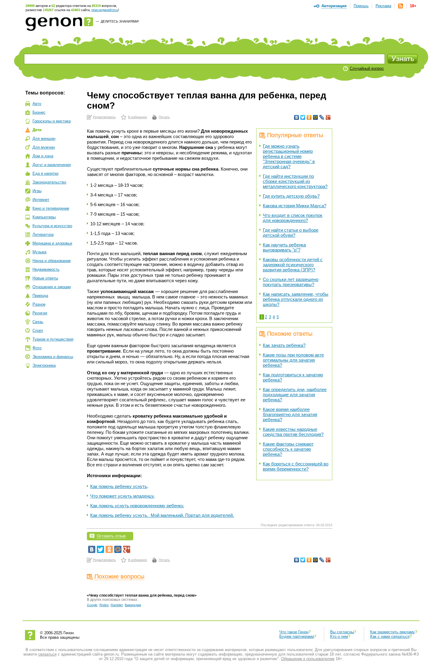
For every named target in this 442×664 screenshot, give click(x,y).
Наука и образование (51, 260)
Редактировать (104, 117)
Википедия (133, 605)
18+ (413, 6)
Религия (39, 313)
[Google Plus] (328, 117)
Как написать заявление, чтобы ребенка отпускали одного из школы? (295, 299)
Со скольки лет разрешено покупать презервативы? (290, 282)
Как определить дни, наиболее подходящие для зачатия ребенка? (295, 394)
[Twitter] (303, 117)
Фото (36, 348)
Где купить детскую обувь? (291, 196)
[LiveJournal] (322, 117)
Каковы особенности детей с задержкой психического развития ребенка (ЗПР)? (293, 264)
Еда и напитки (45, 173)
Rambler (117, 605)
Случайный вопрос (367, 68)
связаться (47, 654)
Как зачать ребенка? (284, 345)
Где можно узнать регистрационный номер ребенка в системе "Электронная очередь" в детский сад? (289, 156)
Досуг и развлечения (51, 164)
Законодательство (49, 182)
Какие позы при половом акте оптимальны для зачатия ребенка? (293, 360)
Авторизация (334, 6)
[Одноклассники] (309, 117)
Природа (40, 295)
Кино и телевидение (50, 208)
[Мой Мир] (315, 117)
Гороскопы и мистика (51, 121)
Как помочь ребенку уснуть (118, 486)
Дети (36, 130)
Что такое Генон (293, 632)
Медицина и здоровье (52, 243)
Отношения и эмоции (51, 287)
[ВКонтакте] (296, 117)
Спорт (37, 330)
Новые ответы (45, 278)
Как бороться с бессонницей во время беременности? (295, 466)
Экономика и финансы (52, 356)
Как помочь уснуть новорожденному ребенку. (137, 505)
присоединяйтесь (104, 10)
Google (92, 605)
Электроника (44, 365)
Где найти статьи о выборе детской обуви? (290, 232)
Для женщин (43, 138)
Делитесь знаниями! (120, 21)
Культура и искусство (52, 226)
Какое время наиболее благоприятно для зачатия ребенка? (290, 414)
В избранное (137, 117)
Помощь (361, 6)
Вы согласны (342, 632)
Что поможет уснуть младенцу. (122, 496)
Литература (43, 234)
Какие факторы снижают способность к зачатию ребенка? (288, 449)
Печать (164, 117)
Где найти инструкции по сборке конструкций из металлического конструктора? (295, 181)
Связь (37, 322)
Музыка (39, 252)
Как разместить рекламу (392, 632)
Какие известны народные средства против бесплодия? (293, 432)
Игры (36, 191)
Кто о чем (339, 636)
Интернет (40, 199)
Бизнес (38, 112)
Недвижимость (46, 269)
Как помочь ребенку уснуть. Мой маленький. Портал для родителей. (162, 515)
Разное (38, 304)
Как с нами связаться (390, 636)
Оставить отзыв (111, 536)
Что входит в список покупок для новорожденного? (292, 218)
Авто (36, 103)
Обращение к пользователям (307, 658)
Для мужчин (43, 147)
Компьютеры (44, 217)
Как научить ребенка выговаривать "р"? (284, 247)
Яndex (104, 605)
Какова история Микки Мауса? (294, 205)
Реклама (383, 6)
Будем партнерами (296, 636)
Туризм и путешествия (52, 339)
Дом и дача (42, 156)
